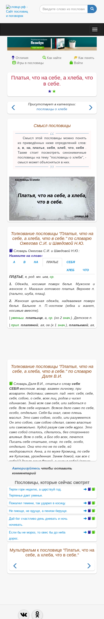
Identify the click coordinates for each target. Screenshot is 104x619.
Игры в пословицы (30, 63)
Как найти (54, 58)
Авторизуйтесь (26, 468)
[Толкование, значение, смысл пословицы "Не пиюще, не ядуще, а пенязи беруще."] (89, 511)
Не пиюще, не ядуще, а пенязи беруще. (38, 511)
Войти (78, 63)
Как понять (86, 58)
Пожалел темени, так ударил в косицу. (37, 503)
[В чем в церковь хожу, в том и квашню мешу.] (13, 108)
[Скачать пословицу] (52, 199)
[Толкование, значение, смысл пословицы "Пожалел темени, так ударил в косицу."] (89, 503)
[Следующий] (89, 566)
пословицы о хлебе (52, 109)
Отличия (22, 58)
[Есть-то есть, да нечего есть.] (90, 108)
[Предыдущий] (15, 566)
